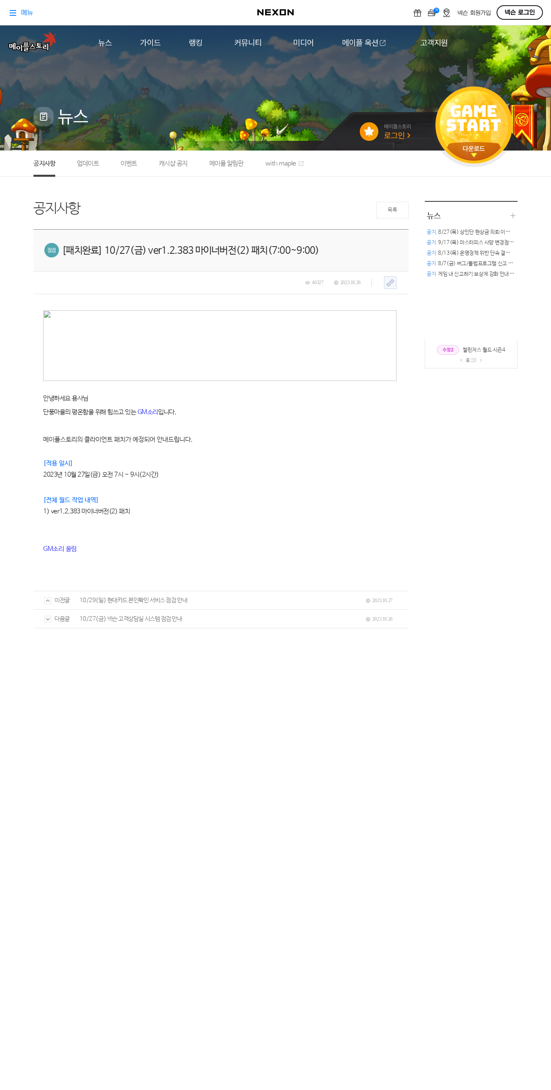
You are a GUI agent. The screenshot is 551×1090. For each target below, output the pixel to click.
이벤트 (129, 163)
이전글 (62, 600)
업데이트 (88, 163)
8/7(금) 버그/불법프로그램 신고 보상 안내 (477, 264)
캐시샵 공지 (173, 163)
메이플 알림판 (226, 163)
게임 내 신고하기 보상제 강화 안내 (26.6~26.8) (483, 274)
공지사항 (44, 163)
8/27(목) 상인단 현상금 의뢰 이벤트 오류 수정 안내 (486, 232)
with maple (280, 163)
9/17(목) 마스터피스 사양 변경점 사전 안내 (478, 243)
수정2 (447, 350)
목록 (392, 210)
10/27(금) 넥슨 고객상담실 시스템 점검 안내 (130, 618)
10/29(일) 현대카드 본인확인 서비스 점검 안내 (133, 600)
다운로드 (474, 151)
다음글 (62, 618)
